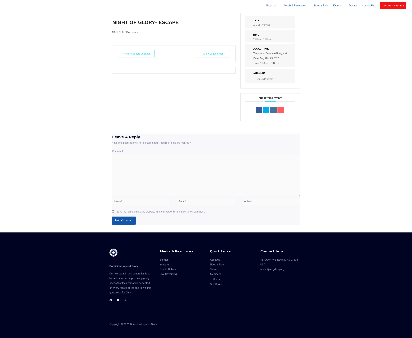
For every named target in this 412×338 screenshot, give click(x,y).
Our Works (216, 284)
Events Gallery (168, 269)
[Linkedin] (273, 110)
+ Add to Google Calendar (136, 53)
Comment (118, 151)
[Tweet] (266, 110)
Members (215, 274)
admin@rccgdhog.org (272, 269)
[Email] (280, 110)
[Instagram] (125, 300)
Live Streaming (168, 274)
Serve (213, 269)
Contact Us (368, 5)
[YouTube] (118, 300)
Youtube (164, 264)
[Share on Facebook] (259, 110)
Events (337, 5)
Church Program (265, 79)
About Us (271, 5)
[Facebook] (110, 300)
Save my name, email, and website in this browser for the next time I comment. (161, 211)
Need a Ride (321, 5)
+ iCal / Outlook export (213, 53)
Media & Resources (295, 5)
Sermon (164, 259)
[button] (393, 5)
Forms (216, 279)
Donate (353, 5)
